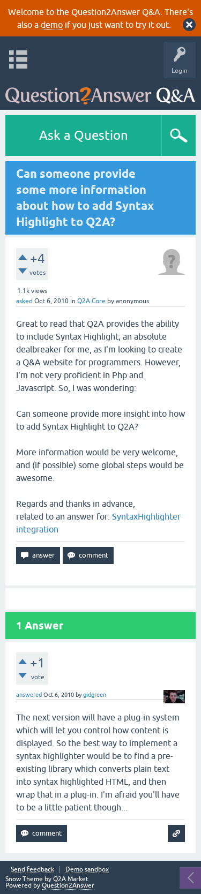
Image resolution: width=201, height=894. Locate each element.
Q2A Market (70, 879)
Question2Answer (68, 885)
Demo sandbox (87, 869)
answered (29, 695)
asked (24, 301)
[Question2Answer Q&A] (100, 91)
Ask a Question (83, 135)
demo (52, 24)
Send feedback (32, 869)
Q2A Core (91, 301)
